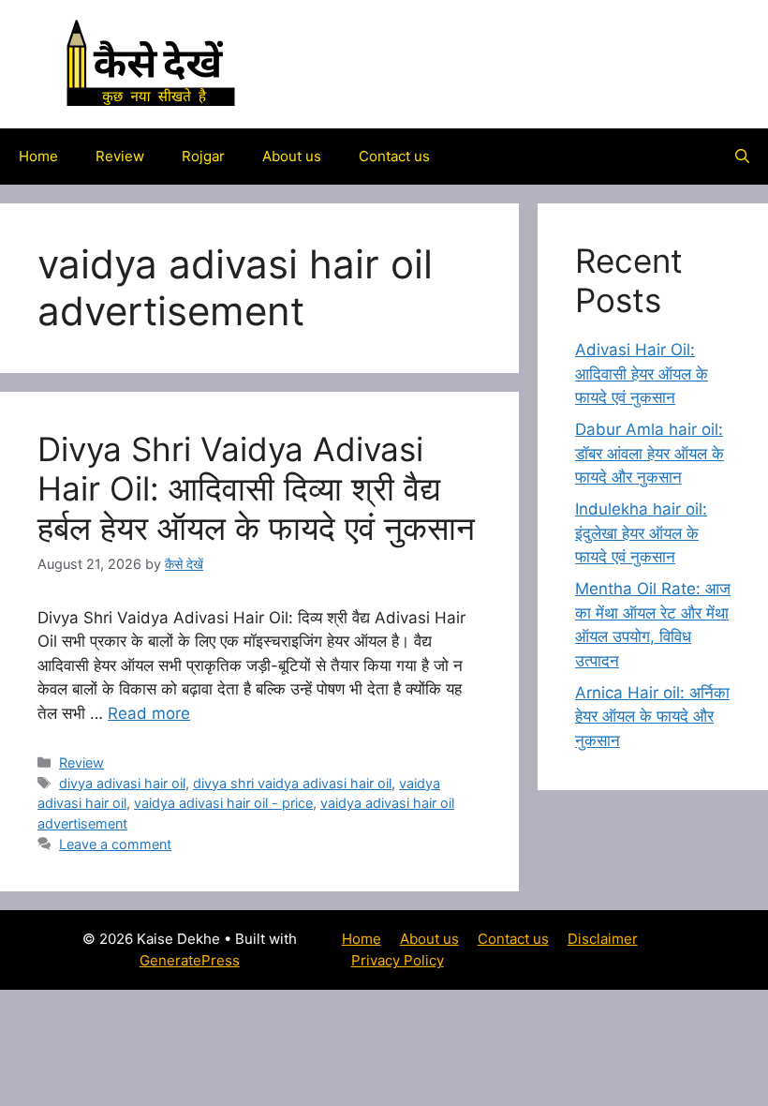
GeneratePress (190, 960)
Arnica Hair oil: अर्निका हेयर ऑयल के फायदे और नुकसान (652, 716)
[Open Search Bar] (742, 156)
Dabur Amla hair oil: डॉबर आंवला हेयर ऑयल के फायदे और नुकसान (649, 453)
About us (291, 156)
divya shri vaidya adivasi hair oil (292, 783)
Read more (149, 713)
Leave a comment (115, 844)
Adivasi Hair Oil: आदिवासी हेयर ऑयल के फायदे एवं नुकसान (641, 373)
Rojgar (203, 156)
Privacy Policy (397, 960)
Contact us (394, 156)
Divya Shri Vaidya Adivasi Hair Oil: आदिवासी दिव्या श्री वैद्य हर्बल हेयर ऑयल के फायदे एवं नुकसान (256, 488)
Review (120, 156)
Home (38, 156)
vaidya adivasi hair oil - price (223, 803)
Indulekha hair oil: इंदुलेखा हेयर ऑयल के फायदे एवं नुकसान (641, 533)
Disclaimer (603, 939)
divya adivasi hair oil (122, 783)
